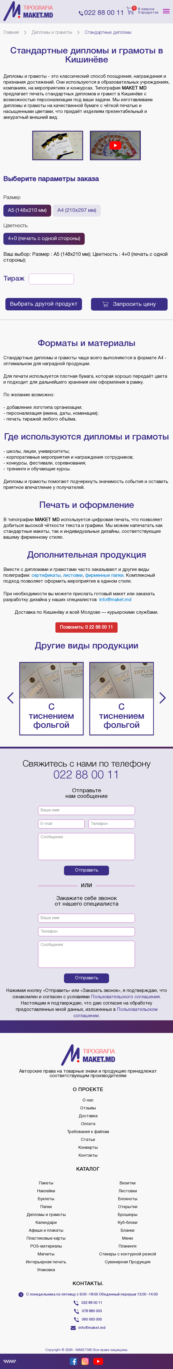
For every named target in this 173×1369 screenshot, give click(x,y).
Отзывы (88, 1108)
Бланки (127, 1231)
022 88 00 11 (86, 775)
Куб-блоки (127, 1223)
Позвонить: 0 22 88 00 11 (86, 627)
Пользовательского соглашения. (126, 997)
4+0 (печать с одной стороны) (44, 238)
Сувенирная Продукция (127, 1262)
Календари (46, 1223)
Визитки (128, 1183)
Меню (127, 1239)
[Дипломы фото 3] (57, 145)
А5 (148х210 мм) (27, 210)
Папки (46, 1207)
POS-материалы (46, 1246)
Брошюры (127, 1215)
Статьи (88, 1140)
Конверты (88, 1148)
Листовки (127, 1191)
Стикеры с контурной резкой (127, 1254)
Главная (11, 33)
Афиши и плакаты (46, 1231)
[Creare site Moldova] (9, 1361)
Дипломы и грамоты (52, 33)
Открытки (127, 1207)
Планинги (128, 1246)
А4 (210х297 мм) (76, 210)
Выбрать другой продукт (43, 304)
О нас (87, 1100)
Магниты (46, 1254)
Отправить (86, 870)
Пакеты (46, 1183)
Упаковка (46, 1270)
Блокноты (127, 1199)
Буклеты (46, 1199)
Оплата (88, 1124)
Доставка (88, 1116)
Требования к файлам (88, 1132)
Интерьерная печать (46, 1262)
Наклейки (46, 1191)
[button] (10, 698)
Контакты (88, 1156)
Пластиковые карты (46, 1239)
